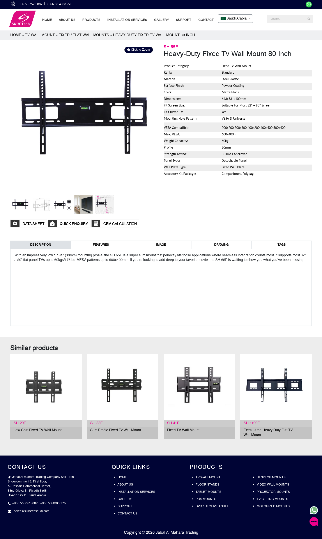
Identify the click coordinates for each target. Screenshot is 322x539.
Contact (206, 19)
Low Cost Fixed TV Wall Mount (38, 430)
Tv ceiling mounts (272, 499)
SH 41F (173, 423)
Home (47, 19)
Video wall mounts (272, 484)
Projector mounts (273, 491)
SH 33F (96, 423)
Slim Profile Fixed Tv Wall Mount (115, 430)
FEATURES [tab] (101, 244)
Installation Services (127, 19)
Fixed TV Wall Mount (183, 430)
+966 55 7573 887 (30, 4)
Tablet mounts (208, 491)
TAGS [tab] (282, 244)
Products (91, 19)
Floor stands (207, 484)
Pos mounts (205, 499)
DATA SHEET (33, 224)
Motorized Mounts (273, 506)
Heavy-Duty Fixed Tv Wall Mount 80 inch (154, 35)
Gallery (161, 19)
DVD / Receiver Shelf (213, 506)
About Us (67, 19)
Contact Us (127, 513)
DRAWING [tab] (221, 244)
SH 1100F (252, 423)
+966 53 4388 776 (59, 4)
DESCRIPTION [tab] (40, 244)
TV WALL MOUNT (40, 35)
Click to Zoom (140, 49)
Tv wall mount (208, 477)
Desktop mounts (270, 477)
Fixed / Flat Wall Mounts (84, 35)
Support (183, 19)
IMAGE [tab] (161, 244)
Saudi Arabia (237, 18)
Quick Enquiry (73, 224)
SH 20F (20, 423)
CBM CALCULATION (120, 224)
